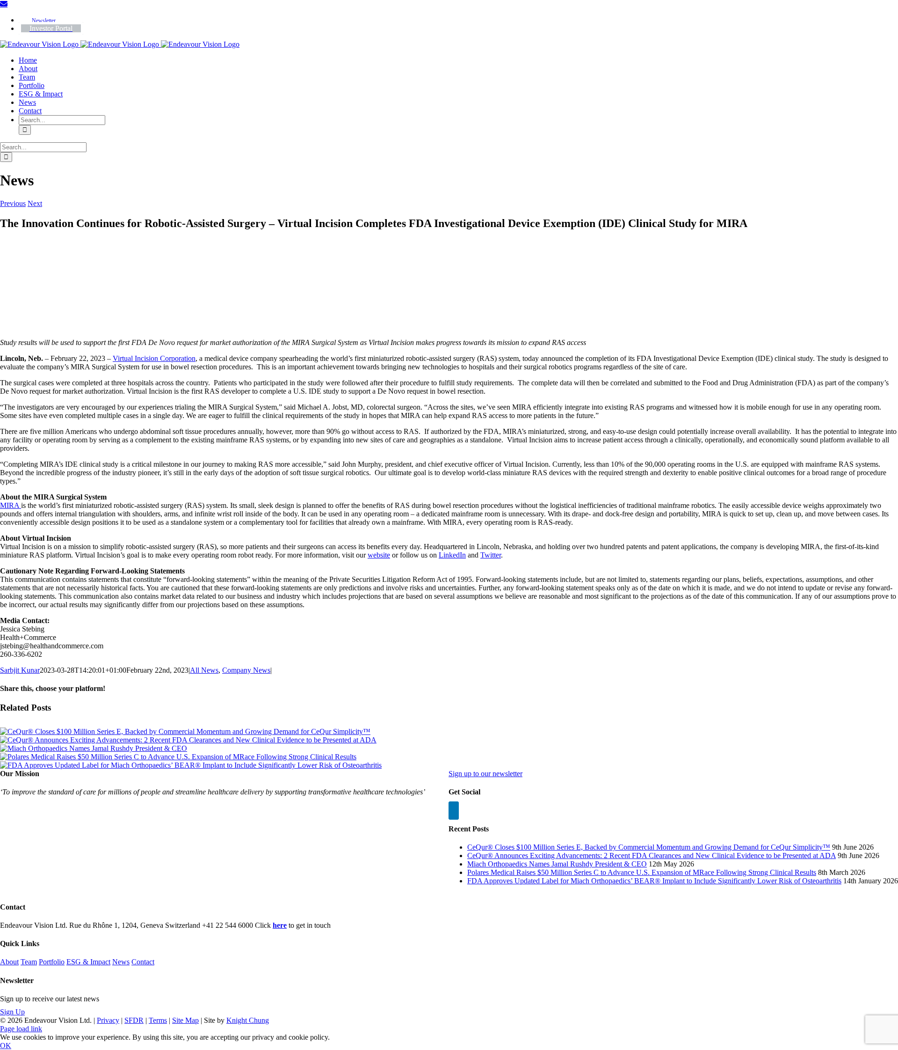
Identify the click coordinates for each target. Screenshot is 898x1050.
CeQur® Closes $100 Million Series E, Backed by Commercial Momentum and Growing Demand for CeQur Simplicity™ (648, 847)
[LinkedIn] (454, 810)
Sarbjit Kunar (20, 670)
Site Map (185, 1020)
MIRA (10, 505)
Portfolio (52, 962)
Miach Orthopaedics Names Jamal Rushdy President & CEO (557, 864)
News (121, 962)
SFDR (134, 1020)
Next (35, 203)
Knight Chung (247, 1020)
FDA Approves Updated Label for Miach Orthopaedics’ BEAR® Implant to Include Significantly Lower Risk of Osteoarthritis (654, 881)
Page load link (21, 1029)
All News (204, 670)
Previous (13, 203)
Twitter (490, 555)
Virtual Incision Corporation (154, 358)
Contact (142, 962)
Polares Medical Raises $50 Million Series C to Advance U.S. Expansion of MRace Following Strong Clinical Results (641, 872)
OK (5, 1046)
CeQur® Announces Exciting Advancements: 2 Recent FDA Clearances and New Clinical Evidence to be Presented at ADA (651, 855)
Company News (246, 670)
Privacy (108, 1020)
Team (29, 962)
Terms (158, 1020)
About (9, 962)
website (379, 555)
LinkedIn (452, 555)
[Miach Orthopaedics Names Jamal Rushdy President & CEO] (93, 748)
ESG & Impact (88, 962)
